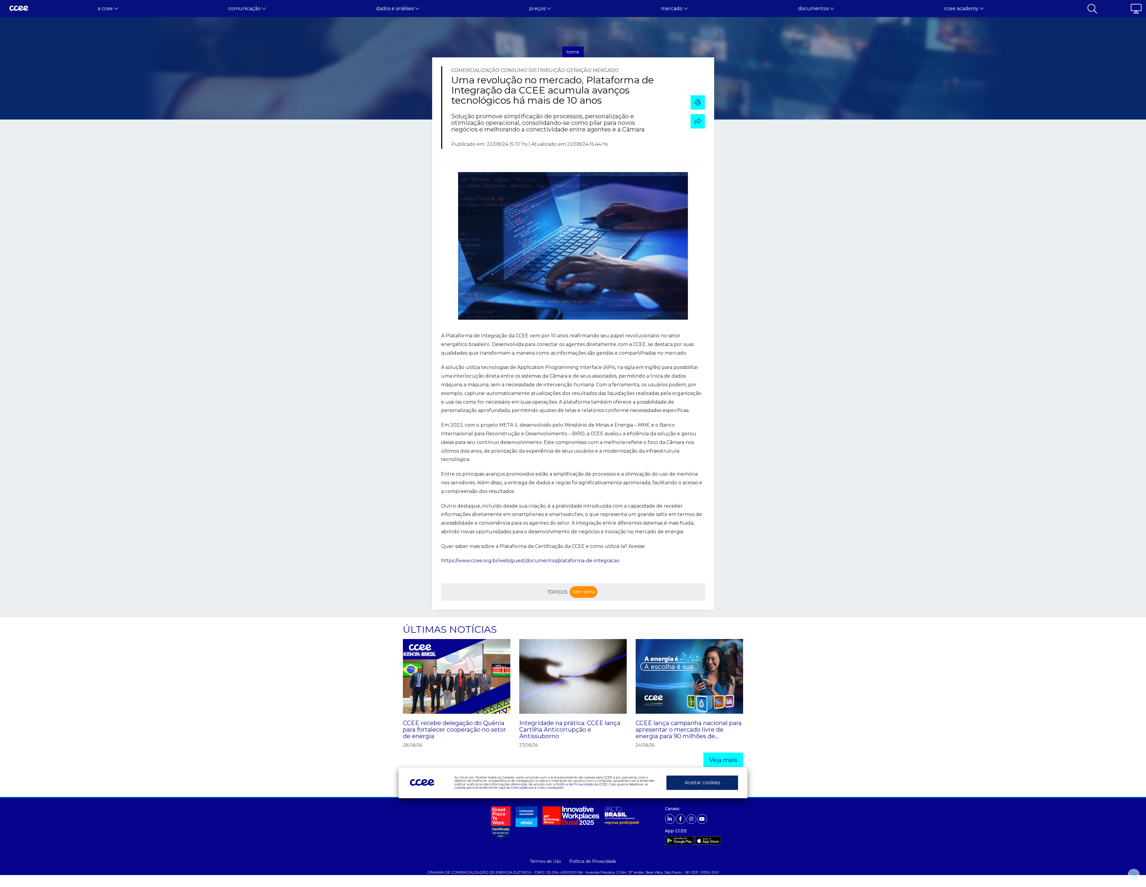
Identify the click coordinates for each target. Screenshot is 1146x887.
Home (573, 52)
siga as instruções (513, 787)
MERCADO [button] (672, 8)
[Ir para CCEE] (18, 8)
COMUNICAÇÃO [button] (245, 8)
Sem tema (583, 592)
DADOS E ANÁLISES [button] (395, 8)
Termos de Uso (545, 861)
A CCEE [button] (106, 8)
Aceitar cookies (702, 782)
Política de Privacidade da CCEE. (582, 784)
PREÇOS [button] (538, 8)
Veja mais (723, 760)
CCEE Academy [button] (962, 8)
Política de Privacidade (592, 861)
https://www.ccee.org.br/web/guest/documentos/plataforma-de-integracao (530, 560)
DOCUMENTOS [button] (814, 8)
